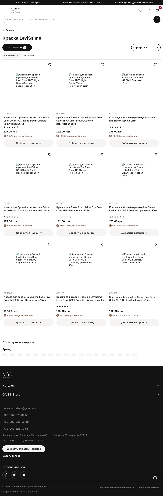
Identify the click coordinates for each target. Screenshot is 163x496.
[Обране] (148, 10)
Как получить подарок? (28, 2)
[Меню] (5, 10)
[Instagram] (14, 474)
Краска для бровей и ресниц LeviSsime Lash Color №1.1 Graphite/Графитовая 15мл (81, 298)
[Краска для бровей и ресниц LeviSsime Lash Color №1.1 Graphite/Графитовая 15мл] (81, 265)
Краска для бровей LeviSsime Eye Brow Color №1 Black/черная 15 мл (79, 209)
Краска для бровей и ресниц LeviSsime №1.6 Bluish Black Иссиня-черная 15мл (27, 209)
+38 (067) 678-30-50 (16, 415)
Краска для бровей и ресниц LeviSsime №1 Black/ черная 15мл (132, 119)
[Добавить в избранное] (49, 64)
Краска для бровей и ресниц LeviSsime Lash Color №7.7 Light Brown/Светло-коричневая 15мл (27, 120)
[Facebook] (5, 474)
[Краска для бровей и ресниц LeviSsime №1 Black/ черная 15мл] (134, 86)
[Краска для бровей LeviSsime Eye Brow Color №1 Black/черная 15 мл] (81, 176)
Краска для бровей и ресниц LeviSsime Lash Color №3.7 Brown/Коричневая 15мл (133, 209)
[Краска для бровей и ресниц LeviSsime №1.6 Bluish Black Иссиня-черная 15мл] (29, 176)
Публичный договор (148, 487)
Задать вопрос (11, 455)
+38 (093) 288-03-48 (16, 421)
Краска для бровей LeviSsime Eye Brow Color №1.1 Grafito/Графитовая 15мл (132, 299)
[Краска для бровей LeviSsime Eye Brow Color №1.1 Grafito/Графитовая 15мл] (134, 265)
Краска (10, 30)
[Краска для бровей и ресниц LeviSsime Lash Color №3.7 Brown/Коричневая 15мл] (134, 176)
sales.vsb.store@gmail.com (20, 408)
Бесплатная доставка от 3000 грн (81, 2)
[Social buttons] (155, 478)
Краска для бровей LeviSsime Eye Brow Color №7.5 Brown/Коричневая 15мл (27, 298)
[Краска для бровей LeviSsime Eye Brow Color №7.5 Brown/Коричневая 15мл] (29, 265)
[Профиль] (139, 10)
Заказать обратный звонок (24, 448)
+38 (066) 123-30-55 (16, 428)
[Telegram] (23, 474)
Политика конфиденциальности (116, 487)
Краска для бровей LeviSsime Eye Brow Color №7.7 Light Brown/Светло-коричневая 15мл (79, 120)
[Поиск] (156, 19)
